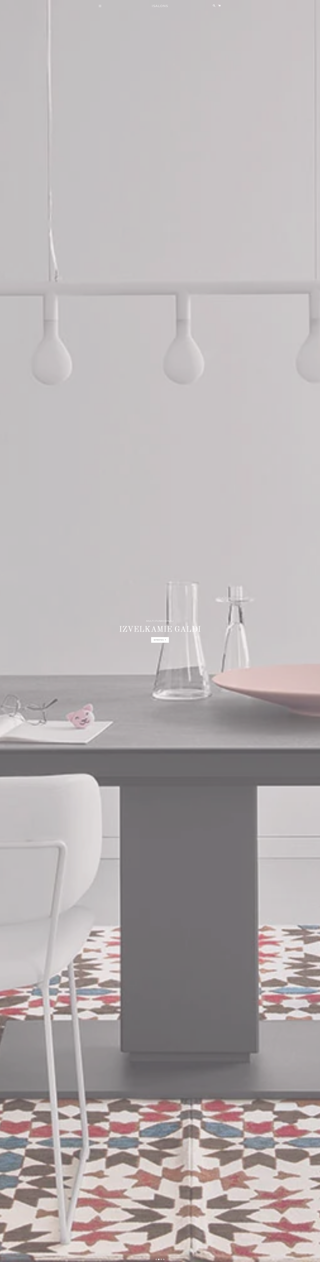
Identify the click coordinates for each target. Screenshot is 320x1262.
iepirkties (159, 640)
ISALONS (160, 6)
